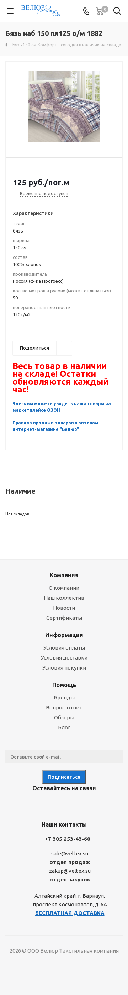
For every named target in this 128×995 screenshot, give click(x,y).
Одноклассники (71, 805)
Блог (64, 727)
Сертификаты (64, 618)
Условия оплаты (64, 648)
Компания (64, 575)
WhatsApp (89, 805)
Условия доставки (64, 658)
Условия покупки (64, 668)
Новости (64, 608)
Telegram (53, 805)
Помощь (64, 685)
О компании (64, 588)
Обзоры (64, 717)
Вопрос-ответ (64, 707)
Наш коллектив (64, 598)
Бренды (64, 697)
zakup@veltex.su (70, 871)
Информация (64, 635)
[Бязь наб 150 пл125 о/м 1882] (64, 106)
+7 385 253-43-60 (67, 839)
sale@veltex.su (69, 853)
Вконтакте (35, 805)
